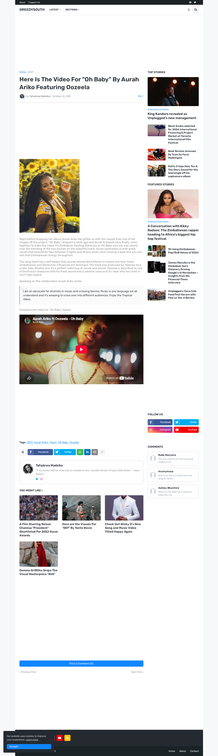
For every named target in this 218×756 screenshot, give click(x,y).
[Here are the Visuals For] (81, 507)
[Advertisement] (109, 43)
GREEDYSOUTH (32, 10)
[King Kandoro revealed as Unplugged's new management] (173, 91)
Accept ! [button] (14, 746)
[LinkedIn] (87, 452)
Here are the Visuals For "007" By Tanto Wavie (79, 526)
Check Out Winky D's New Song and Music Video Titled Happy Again (123, 527)
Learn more (32, 739)
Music (53, 442)
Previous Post (28, 672)
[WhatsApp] (80, 452)
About (22, 2)
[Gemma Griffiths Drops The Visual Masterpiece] (38, 554)
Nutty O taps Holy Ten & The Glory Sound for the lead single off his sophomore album (183, 171)
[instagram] (41, 479)
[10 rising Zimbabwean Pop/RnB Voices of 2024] (157, 251)
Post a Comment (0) (81, 663)
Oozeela (74, 442)
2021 (30, 72)
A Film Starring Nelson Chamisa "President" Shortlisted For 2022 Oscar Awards (38, 529)
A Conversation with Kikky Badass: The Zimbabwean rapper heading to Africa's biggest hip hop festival (173, 232)
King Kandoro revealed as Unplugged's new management (172, 116)
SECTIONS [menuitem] (71, 9)
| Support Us (34, 2)
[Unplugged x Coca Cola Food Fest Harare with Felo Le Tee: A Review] (157, 294)
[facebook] (190, 2)
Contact (194, 751)
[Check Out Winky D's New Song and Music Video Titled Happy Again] (124, 507)
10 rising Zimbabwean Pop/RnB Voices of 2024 (183, 251)
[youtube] (60, 738)
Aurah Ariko (41, 442)
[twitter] (195, 2)
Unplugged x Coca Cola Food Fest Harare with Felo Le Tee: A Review (182, 294)
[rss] (67, 738)
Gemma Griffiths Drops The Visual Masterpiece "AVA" (38, 572)
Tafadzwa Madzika (49, 465)
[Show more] (102, 452)
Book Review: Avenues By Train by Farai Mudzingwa (182, 154)
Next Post (136, 672)
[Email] (94, 452)
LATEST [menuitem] (54, 9)
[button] (189, 10)
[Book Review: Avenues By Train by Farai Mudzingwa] (157, 154)
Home (22, 72)
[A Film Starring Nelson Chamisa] (38, 507)
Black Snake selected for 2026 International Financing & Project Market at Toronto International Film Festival (182, 134)
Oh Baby (63, 442)
